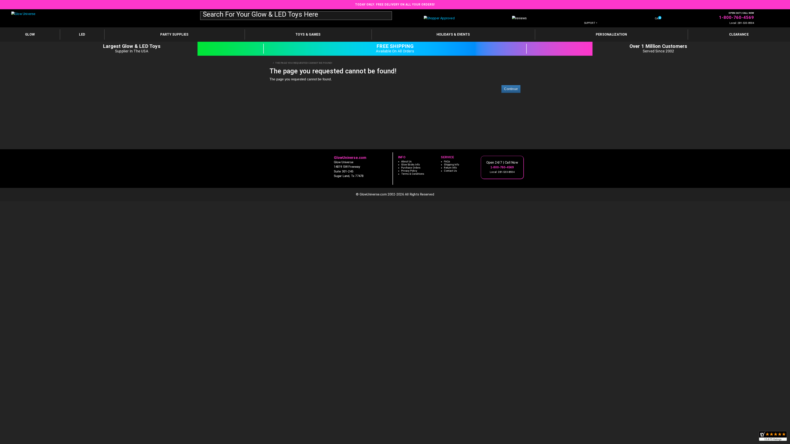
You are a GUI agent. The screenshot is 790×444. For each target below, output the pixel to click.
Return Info (450, 167)
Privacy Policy (409, 170)
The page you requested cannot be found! (303, 63)
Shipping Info (451, 164)
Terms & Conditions (412, 173)
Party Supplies (174, 34)
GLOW (30, 34)
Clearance (739, 34)
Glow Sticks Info (410, 164)
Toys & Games (308, 34)
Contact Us (450, 170)
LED (82, 34)
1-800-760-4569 (736, 17)
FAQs (447, 161)
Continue (511, 89)
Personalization (611, 34)
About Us (406, 161)
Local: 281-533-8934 (742, 22)
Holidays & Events (453, 34)
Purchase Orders (411, 167)
